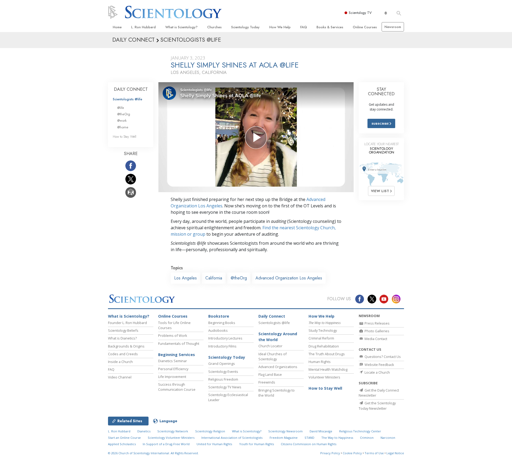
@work (122, 120)
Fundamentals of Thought (178, 343)
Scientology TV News (224, 387)
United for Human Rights (214, 444)
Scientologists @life (127, 99)
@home (122, 127)
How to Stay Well (124, 136)
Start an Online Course (124, 438)
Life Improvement (172, 376)
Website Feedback (379, 364)
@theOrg (239, 278)
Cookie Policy (352, 453)
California (213, 278)
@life (120, 107)
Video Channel (119, 377)
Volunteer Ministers (324, 377)
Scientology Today (245, 27)
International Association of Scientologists (231, 438)
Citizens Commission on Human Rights (308, 444)
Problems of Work (172, 335)
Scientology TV (360, 12)
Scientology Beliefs (123, 330)
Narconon (388, 438)
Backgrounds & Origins (126, 346)
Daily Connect (271, 316)
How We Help (280, 27)
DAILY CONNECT (131, 89)
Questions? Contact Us (382, 356)
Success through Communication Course (176, 387)
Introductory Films (222, 346)
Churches (214, 27)
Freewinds (266, 382)
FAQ (303, 27)
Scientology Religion (210, 431)
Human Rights (320, 361)
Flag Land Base (270, 374)
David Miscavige (321, 431)
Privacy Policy (330, 453)
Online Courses (365, 27)
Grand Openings (221, 363)
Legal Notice (395, 453)
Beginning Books (221, 322)
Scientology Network (172, 431)
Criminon (367, 438)
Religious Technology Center (360, 431)
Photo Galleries (376, 331)
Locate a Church (377, 372)
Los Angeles (185, 278)
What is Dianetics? (122, 338)
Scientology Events (223, 371)
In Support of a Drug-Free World (166, 444)
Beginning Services (176, 354)
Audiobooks (218, 330)
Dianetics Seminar (172, 360)
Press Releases (377, 323)
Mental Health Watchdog (328, 369)
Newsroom (393, 26)
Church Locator (270, 345)
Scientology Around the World (277, 336)
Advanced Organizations (277, 366)
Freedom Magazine (284, 438)
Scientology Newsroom (285, 431)
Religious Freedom (223, 379)
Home (117, 27)
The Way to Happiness (337, 438)
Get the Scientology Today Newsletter (377, 405)
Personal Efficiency (173, 368)
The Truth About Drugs (327, 354)
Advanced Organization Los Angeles (288, 278)
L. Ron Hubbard (143, 27)
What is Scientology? (181, 27)
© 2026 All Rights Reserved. (153, 453)
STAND (309, 438)
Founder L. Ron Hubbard (127, 322)
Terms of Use (374, 453)
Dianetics (143, 431)
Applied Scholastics (122, 444)
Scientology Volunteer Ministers (171, 438)
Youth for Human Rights (256, 444)
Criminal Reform (321, 338)
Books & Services (330, 27)
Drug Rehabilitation (324, 346)
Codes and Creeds (123, 354)
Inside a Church (120, 361)
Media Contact (375, 338)
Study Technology (323, 330)
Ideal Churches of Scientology (272, 356)
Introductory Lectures (225, 338)
